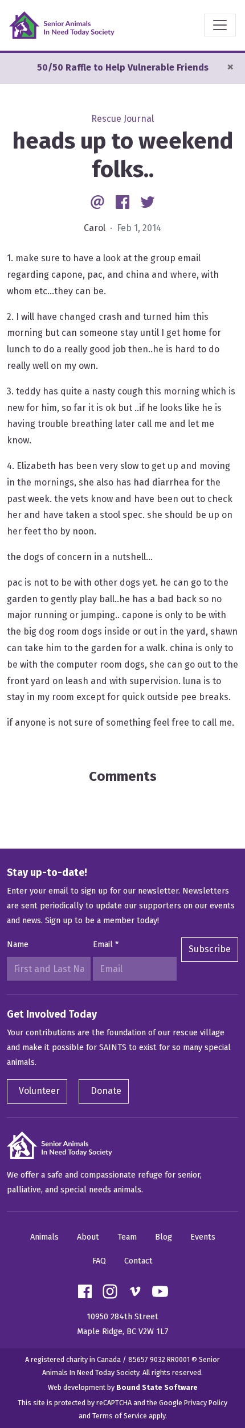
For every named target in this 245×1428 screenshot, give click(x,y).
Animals (44, 1237)
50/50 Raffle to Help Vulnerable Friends (123, 67)
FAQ (99, 1261)
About (88, 1237)
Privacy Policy (205, 1402)
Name (17, 944)
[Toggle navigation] (220, 25)
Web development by (123, 1387)
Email (106, 944)
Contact (138, 1261)
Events (202, 1237)
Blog (163, 1237)
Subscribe (210, 949)
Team (127, 1237)
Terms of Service (119, 1415)
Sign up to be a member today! (102, 920)
